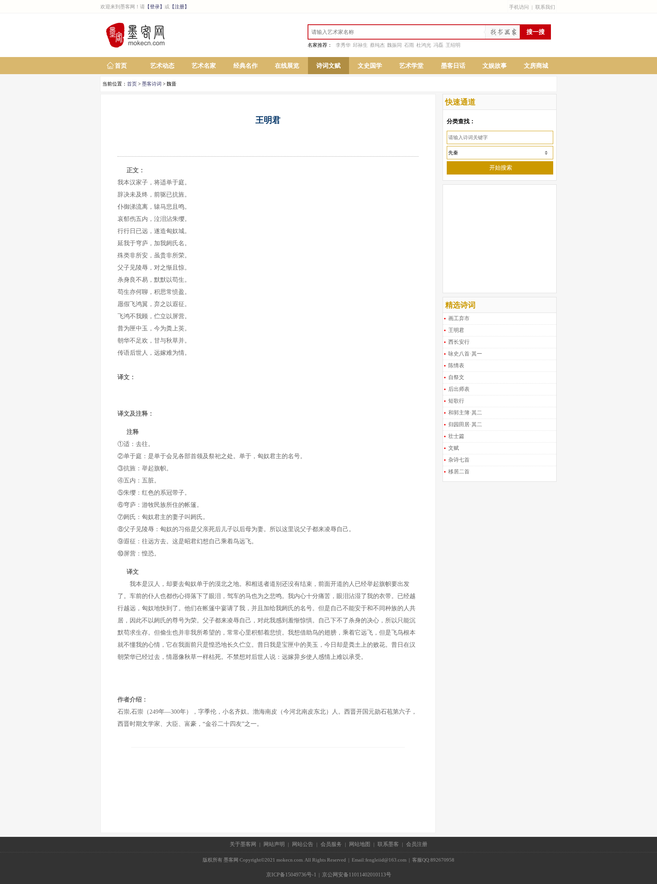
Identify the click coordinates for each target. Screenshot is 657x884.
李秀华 (343, 45)
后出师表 (459, 389)
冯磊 (438, 45)
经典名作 (245, 65)
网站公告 (302, 844)
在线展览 (287, 65)
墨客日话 (453, 65)
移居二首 (459, 472)
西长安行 (459, 342)
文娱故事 (494, 65)
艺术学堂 (411, 65)
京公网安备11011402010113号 (356, 875)
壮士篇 (456, 436)
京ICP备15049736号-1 (291, 875)
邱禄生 (360, 45)
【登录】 (155, 7)
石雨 (409, 45)
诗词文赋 (328, 65)
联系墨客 (388, 844)
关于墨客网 (243, 844)
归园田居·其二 (465, 424)
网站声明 (274, 844)
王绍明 (453, 45)
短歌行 (456, 401)
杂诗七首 (459, 460)
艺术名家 (204, 65)
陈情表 (456, 365)
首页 (121, 65)
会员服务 (331, 844)
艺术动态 (162, 65)
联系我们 (545, 7)
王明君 (456, 330)
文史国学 (370, 65)
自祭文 (456, 377)
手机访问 (519, 7)
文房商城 (536, 65)
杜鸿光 (423, 45)
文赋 (453, 448)
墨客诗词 (152, 84)
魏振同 (394, 45)
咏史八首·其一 (465, 354)
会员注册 (416, 844)
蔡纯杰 (377, 45)
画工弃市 (459, 318)
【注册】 (179, 7)
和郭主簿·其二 (465, 413)
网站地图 (359, 844)
